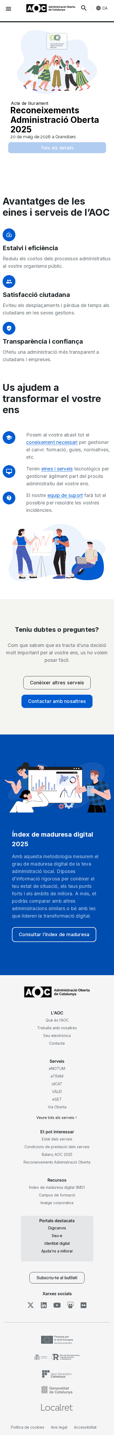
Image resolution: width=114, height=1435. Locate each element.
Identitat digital (57, 1243)
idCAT (57, 1084)
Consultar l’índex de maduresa (54, 934)
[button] (8, 8)
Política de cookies (27, 1427)
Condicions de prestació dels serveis (57, 1146)
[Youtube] (57, 1305)
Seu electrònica (57, 1035)
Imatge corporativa (57, 1202)
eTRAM (57, 1076)
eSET (57, 1099)
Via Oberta (57, 1107)
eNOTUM (57, 1068)
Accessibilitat (85, 1427)
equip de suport (65, 495)
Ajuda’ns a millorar (57, 1251)
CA (104, 8)
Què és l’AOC (57, 1020)
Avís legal (59, 1427)
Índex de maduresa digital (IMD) (57, 1187)
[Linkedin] (44, 1305)
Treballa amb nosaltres (57, 1028)
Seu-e (57, 1235)
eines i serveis (57, 469)
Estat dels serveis (57, 1139)
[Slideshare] (70, 1305)
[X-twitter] (30, 1305)
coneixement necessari (51, 442)
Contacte (57, 1043)
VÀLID (57, 1091)
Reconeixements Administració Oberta (57, 1162)
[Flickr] (83, 1305)
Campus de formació (57, 1195)
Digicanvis (57, 1228)
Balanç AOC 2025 (57, 1154)
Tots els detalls (57, 147)
